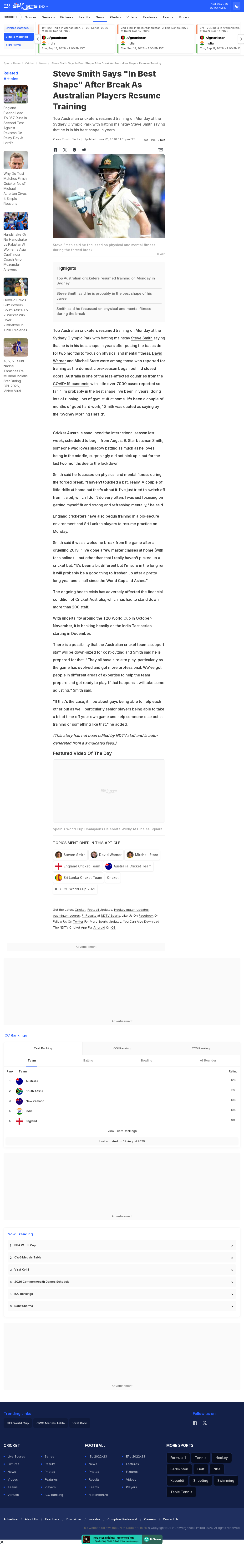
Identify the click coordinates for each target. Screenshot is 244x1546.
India (29, 1111)
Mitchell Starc (146, 855)
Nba (217, 1469)
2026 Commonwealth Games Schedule (42, 1281)
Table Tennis (181, 1492)
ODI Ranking (122, 1048)
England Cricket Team (82, 866)
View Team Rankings (122, 1131)
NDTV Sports (110, 915)
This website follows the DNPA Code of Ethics (114, 1528)
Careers (150, 1519)
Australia (32, 1081)
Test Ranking (43, 1048)
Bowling (146, 1060)
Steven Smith (75, 855)
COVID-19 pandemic (71, 383)
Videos (132, 17)
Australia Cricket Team (132, 866)
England (31, 1121)
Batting (88, 1060)
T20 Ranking (201, 1048)
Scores (31, 17)
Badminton (179, 1469)
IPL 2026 (14, 45)
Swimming (225, 1480)
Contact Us (170, 1519)
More (183, 17)
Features (150, 17)
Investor (94, 1519)
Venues (13, 1495)
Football (93, 909)
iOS (113, 927)
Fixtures (66, 17)
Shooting (200, 1480)
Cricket (11, 17)
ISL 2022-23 (98, 1456)
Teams (168, 17)
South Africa (34, 1091)
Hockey (221, 1458)
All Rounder (208, 1060)
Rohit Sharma (23, 1306)
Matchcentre (98, 1495)
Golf (200, 1469)
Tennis (200, 1458)
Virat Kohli (21, 1269)
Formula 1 (178, 1458)
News (100, 17)
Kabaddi (177, 1480)
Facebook (146, 915)
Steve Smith (141, 338)
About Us (31, 1519)
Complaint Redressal (122, 1519)
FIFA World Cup (25, 1245)
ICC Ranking (54, 1495)
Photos (115, 17)
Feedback (52, 1519)
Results (85, 17)
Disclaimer (73, 1519)
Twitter (78, 921)
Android (99, 927)
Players (50, 1487)
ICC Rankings (23, 1294)
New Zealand (35, 1101)
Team (32, 1060)
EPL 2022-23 (135, 1456)
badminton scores (66, 915)
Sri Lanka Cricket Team (83, 878)
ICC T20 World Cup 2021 (75, 889)
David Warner (110, 855)
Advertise (11, 1519)
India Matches (18, 37)
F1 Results (89, 915)
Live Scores (16, 1456)
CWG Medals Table (27, 1257)
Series (47, 17)
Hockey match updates (131, 909)
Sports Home (12, 63)
